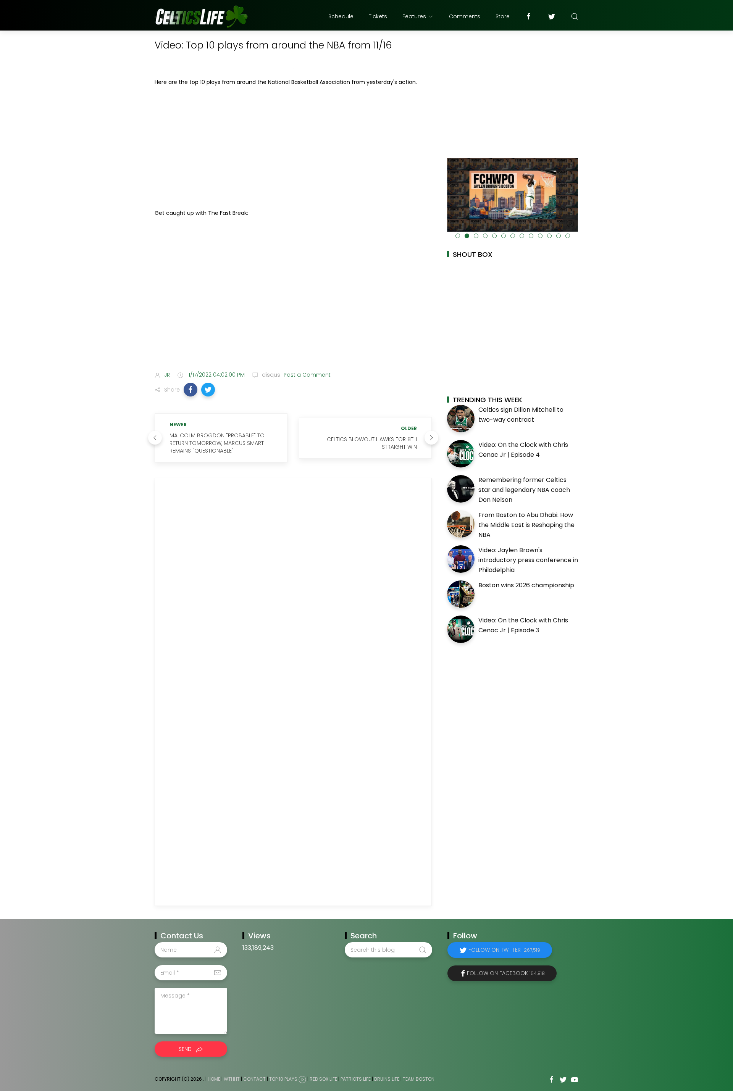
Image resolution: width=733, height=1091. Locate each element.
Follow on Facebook (506, 973)
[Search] (574, 16)
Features (414, 16)
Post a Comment (306, 375)
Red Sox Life (323, 1079)
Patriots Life (356, 1079)
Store (503, 16)
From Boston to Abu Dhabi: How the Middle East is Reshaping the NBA (526, 525)
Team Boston (418, 1079)
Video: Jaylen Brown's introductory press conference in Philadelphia (528, 560)
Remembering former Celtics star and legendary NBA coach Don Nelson (524, 489)
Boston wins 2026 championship (526, 585)
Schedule (341, 16)
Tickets (378, 16)
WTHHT (232, 1079)
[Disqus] (293, 590)
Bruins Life (386, 1079)
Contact (254, 1079)
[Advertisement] (293, 147)
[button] (190, 389)
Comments (464, 16)
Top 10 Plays (283, 1079)
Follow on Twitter (504, 950)
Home (214, 1079)
